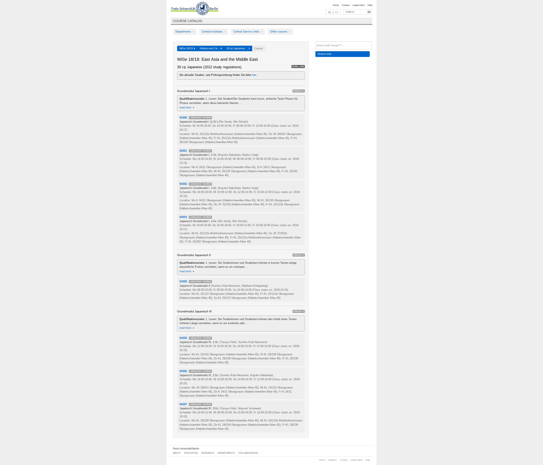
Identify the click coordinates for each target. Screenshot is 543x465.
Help (370, 5)
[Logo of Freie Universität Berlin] (194, 9)
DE (329, 12)
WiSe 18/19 (186, 48)
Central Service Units (246, 31)
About (177, 453)
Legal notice (359, 5)
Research (208, 453)
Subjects (350, 11)
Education (191, 453)
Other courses (279, 31)
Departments (183, 31)
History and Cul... (210, 48)
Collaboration (248, 453)
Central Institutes (213, 31)
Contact (346, 5)
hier (254, 75)
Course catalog (187, 21)
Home (336, 5)
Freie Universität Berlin (186, 448)
